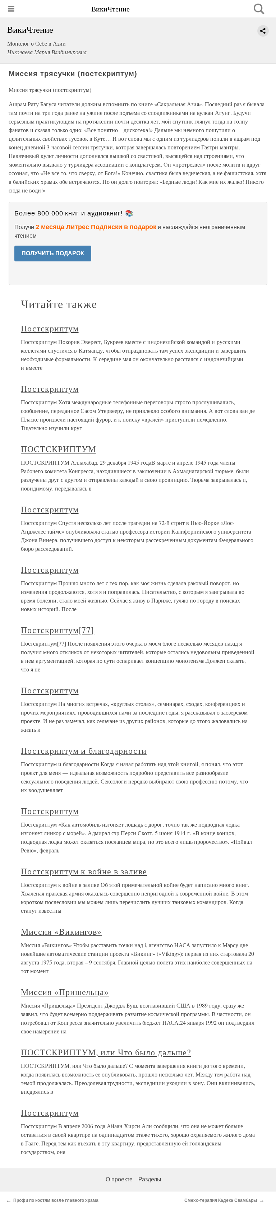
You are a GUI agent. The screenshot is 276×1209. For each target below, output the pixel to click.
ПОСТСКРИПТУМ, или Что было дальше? (106, 1052)
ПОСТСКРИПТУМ (58, 449)
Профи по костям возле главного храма (55, 1200)
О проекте (119, 1179)
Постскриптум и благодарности (84, 750)
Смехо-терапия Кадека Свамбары (220, 1200)
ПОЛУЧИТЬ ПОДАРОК (53, 253)
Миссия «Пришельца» (65, 992)
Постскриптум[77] (57, 630)
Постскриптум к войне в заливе (84, 871)
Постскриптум (50, 328)
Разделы (149, 1179)
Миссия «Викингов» (61, 931)
